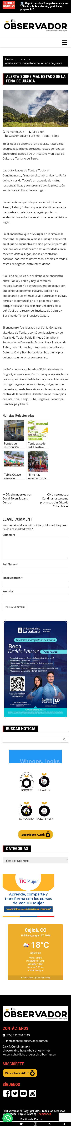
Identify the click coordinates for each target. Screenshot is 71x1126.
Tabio (45, 136)
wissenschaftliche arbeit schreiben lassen (29, 1054)
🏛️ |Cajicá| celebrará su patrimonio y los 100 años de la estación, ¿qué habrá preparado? (44, 6)
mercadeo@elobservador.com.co (26, 1041)
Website (8, 591)
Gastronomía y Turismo (24, 136)
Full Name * (10, 564)
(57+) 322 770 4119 (17, 1035)
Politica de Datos (31, 1119)
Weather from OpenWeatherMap (35, 978)
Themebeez (44, 1114)
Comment (9, 535)
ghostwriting (11, 1050)
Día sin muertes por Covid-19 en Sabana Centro (17, 498)
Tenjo (55, 136)
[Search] (64, 739)
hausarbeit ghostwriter (35, 1050)
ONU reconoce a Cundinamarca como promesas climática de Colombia (54, 500)
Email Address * (13, 578)
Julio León (38, 132)
